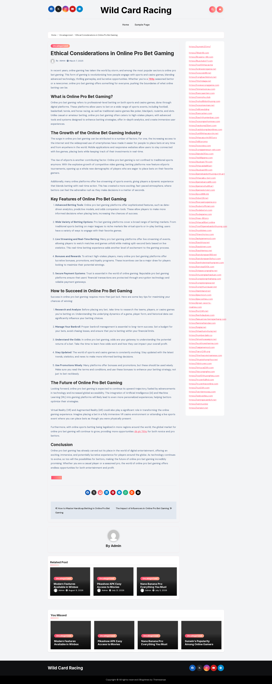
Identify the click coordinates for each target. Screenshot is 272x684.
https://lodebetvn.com (200, 210)
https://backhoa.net (199, 242)
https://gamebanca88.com (202, 181)
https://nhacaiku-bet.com (202, 177)
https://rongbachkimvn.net (202, 77)
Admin (62, 60)
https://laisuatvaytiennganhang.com (207, 319)
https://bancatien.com (200, 113)
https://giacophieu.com (201, 298)
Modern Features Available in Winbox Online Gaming (66, 586)
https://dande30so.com (201, 153)
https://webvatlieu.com (201, 395)
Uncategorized (60, 46)
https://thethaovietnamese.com (205, 355)
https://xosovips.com (200, 145)
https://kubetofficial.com (201, 206)
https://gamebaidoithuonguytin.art (207, 173)
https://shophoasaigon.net (203, 339)
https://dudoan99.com (200, 169)
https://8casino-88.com (201, 56)
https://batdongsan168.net (203, 254)
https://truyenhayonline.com (203, 383)
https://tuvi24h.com (199, 387)
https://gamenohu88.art (201, 186)
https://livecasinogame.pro (202, 202)
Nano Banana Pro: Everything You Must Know (153, 586)
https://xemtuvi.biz (198, 403)
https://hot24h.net (198, 311)
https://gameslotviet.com (202, 190)
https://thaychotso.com (201, 234)
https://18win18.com (199, 52)
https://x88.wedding (199, 109)
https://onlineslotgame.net (202, 68)
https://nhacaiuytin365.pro (203, 137)
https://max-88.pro (199, 218)
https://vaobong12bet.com (202, 125)
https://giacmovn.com (200, 294)
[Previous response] (56, 477)
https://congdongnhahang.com (205, 278)
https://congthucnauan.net (203, 286)
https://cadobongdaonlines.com (205, 129)
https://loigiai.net (197, 327)
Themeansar (159, 679)
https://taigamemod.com (202, 347)
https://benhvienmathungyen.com (206, 262)
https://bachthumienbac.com (204, 117)
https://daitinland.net (200, 290)
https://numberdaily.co (200, 335)
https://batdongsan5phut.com (205, 258)
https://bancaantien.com (202, 93)
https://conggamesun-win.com (205, 149)
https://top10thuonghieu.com (204, 375)
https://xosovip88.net (200, 72)
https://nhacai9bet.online (202, 222)
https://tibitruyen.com (200, 363)
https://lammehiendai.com (202, 323)
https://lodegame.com (200, 214)
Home (125, 24)
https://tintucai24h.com (201, 367)
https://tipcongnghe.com (202, 371)
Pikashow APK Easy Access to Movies (109, 585)
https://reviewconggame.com (204, 85)
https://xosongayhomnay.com (204, 121)
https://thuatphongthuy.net (203, 359)
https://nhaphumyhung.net (203, 331)
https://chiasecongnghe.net (203, 270)
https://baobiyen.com (200, 246)
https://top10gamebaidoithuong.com (208, 226)
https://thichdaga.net (200, 81)
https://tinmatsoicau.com (202, 89)
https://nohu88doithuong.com (204, 101)
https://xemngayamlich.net (202, 399)
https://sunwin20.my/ (200, 46)
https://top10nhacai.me (201, 64)
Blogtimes (144, 679)
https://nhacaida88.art (200, 165)
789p (151, 79)
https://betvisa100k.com (201, 266)
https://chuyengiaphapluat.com (205, 274)
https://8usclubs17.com (201, 60)
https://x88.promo (198, 141)
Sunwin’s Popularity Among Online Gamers (199, 643)
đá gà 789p (140, 431)
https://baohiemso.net (200, 250)
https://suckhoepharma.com (203, 343)
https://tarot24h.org (199, 351)
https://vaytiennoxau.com (202, 391)
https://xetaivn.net (198, 407)
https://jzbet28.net (198, 198)
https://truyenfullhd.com (201, 379)
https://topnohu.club (200, 97)
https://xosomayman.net (201, 105)
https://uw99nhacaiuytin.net (203, 133)
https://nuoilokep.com (200, 230)
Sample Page (142, 24)
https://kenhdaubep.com (201, 315)
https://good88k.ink (199, 193)
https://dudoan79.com (200, 161)
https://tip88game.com (201, 157)
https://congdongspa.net (202, 282)
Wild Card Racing (136, 10)
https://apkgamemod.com (202, 238)
